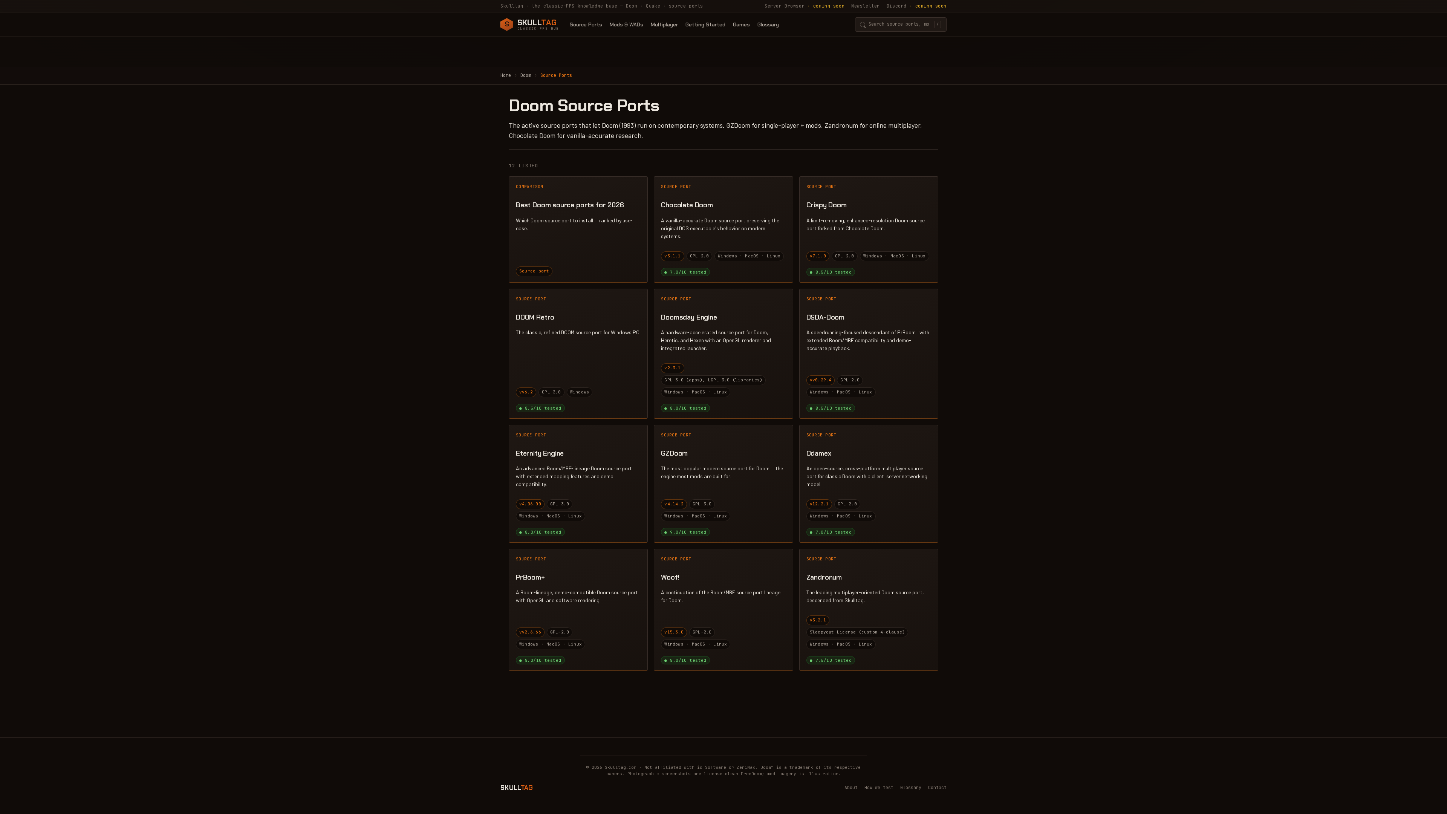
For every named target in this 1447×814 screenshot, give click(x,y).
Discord (917, 6)
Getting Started (705, 24)
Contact (937, 787)
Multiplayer (664, 24)
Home (505, 75)
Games (741, 24)
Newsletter (865, 6)
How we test (878, 787)
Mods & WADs (626, 24)
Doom (525, 75)
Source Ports (586, 24)
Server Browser (804, 6)
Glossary (768, 24)
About (851, 787)
